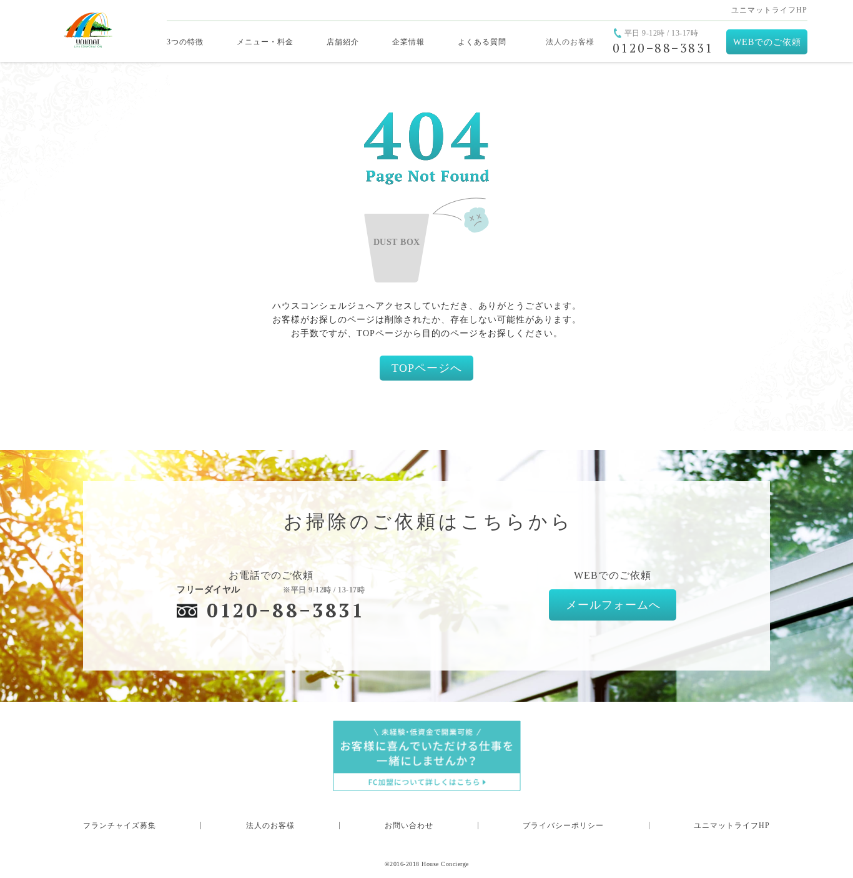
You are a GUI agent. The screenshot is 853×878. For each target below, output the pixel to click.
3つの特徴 (185, 41)
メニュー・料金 (265, 41)
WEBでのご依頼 (767, 42)
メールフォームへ (613, 605)
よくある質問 (482, 41)
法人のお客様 (570, 41)
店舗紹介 (343, 41)
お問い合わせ (409, 825)
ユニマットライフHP (769, 10)
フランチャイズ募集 (119, 825)
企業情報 (408, 41)
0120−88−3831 (286, 610)
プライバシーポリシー (563, 825)
